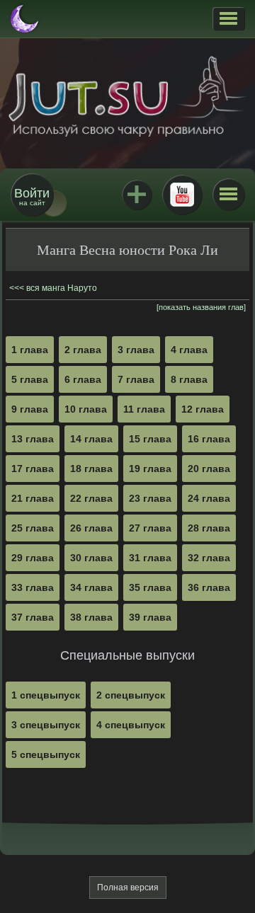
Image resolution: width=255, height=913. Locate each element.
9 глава (29, 409)
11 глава (144, 409)
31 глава (150, 557)
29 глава (32, 557)
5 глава (29, 379)
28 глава (209, 528)
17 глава (32, 468)
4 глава (189, 349)
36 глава (209, 587)
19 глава (150, 468)
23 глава (150, 498)
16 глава (209, 438)
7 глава (136, 379)
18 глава (91, 468)
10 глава (85, 409)
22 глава (91, 498)
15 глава (150, 438)
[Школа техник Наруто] (127, 96)
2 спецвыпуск (130, 695)
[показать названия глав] (201, 307)
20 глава (209, 468)
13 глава (32, 438)
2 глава (82, 349)
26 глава (91, 528)
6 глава (82, 379)
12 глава (202, 409)
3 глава (136, 349)
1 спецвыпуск (45, 695)
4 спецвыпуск (130, 724)
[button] (228, 18)
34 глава (91, 587)
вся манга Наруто (61, 288)
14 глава (91, 438)
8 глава (189, 379)
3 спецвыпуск (45, 724)
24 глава (209, 498)
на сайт (32, 196)
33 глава (32, 587)
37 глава (32, 617)
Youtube (182, 194)
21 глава (32, 498)
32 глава (209, 557)
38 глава (91, 617)
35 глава (150, 587)
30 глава (91, 557)
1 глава (29, 349)
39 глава (150, 617)
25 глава (32, 528)
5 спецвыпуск (45, 754)
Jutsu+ (137, 194)
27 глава (150, 528)
